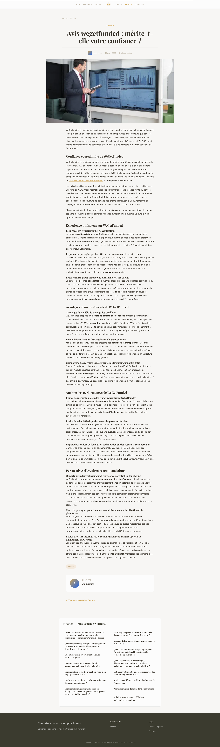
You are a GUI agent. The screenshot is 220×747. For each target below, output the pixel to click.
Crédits (119, 4)
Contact (152, 731)
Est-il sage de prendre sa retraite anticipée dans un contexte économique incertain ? (133, 633)
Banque (98, 4)
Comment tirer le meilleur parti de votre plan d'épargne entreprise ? (85, 673)
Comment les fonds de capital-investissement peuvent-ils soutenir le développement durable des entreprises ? (85, 646)
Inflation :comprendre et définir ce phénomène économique (129, 698)
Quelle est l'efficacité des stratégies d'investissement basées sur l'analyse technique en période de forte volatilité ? (132, 663)
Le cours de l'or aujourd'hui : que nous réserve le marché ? (134, 642)
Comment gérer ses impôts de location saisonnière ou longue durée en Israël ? (82, 664)
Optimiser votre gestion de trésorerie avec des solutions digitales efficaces (134, 673)
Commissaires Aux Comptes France (59, 723)
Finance (128, 4)
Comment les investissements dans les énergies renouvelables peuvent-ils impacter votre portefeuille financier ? (85, 691)
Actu (78, 4)
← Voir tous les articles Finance (80, 600)
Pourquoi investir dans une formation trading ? (134, 690)
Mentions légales (156, 726)
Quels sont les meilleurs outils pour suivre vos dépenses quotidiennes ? (85, 681)
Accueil (65, 18)
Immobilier (139, 4)
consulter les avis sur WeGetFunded (86, 180)
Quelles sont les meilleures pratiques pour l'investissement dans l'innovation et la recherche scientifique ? (133, 652)
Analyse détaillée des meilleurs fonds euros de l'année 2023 (134, 681)
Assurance (87, 4)
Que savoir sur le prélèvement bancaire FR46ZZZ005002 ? (82, 656)
